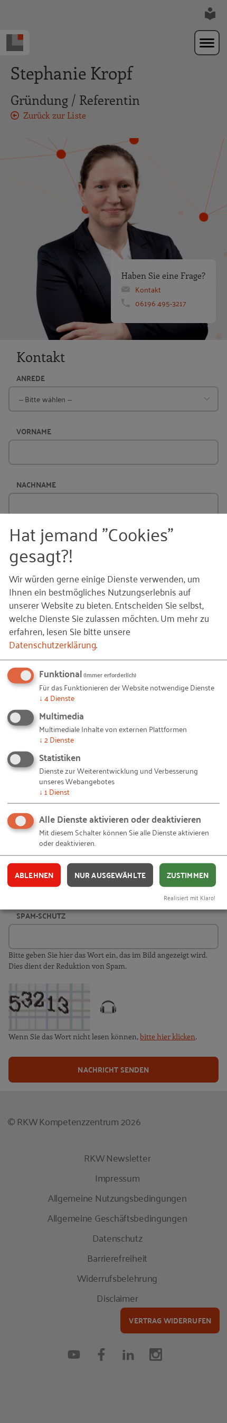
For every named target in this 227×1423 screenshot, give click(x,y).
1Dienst (54, 790)
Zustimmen (188, 875)
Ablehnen (34, 875)
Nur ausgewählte (110, 875)
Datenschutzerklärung (52, 644)
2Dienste (56, 739)
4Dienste (56, 697)
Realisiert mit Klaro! (189, 897)
